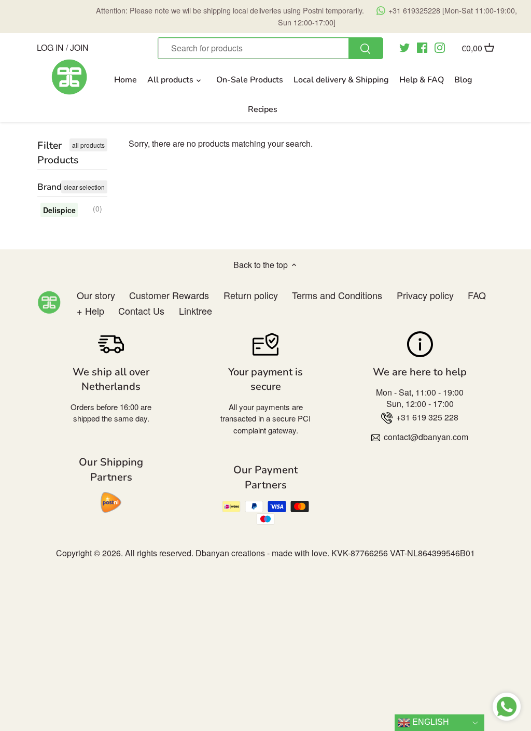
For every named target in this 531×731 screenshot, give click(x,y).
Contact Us (141, 310)
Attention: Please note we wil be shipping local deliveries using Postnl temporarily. (306, 16)
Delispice (59, 210)
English (429, 722)
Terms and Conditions (337, 295)
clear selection (84, 186)
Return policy (250, 295)
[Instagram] (440, 47)
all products (88, 144)
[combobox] (270, 48)
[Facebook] (422, 47)
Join (79, 47)
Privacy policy (425, 295)
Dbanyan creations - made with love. (262, 553)
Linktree (195, 310)
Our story (96, 295)
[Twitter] (404, 47)
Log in (50, 47)
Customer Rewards (169, 295)
